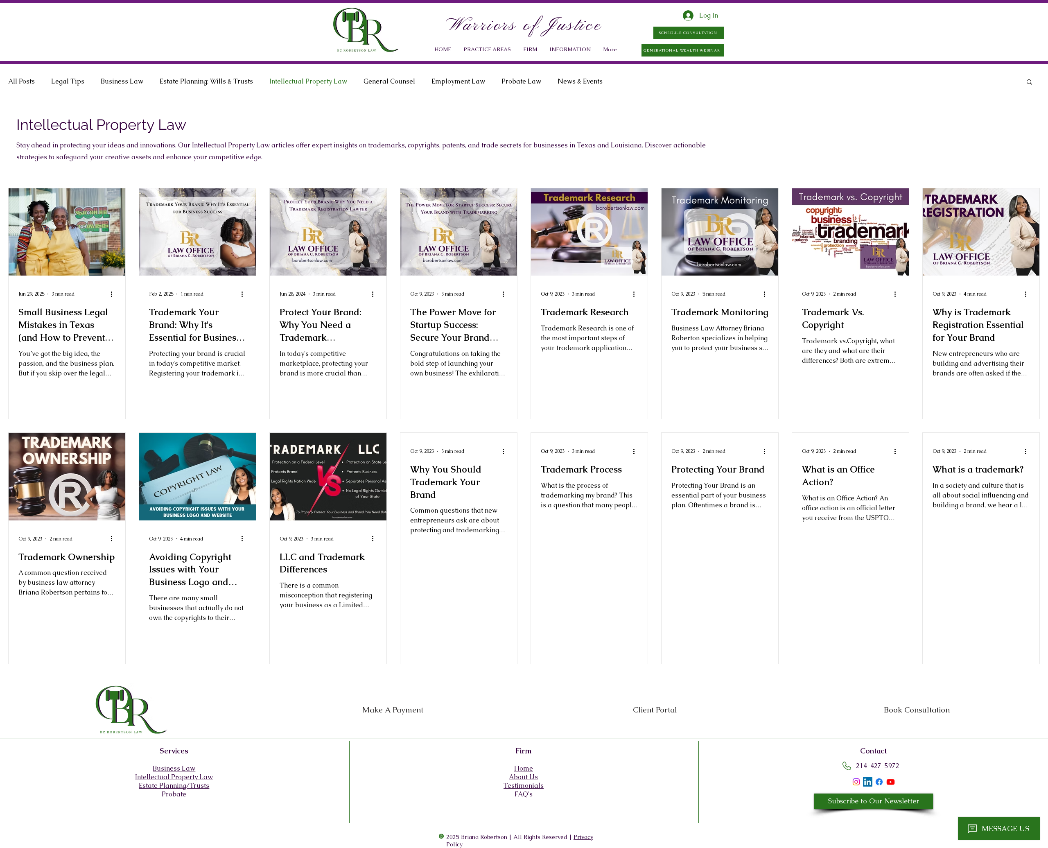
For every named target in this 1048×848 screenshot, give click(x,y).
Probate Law (521, 81)
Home (523, 768)
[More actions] (114, 294)
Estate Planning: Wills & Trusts (206, 81)
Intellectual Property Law (308, 81)
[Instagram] (856, 782)
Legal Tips (67, 81)
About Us (523, 777)
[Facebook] (879, 782)
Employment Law (458, 81)
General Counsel (389, 81)
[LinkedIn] (867, 782)
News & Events (580, 81)
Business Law (122, 81)
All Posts (21, 81)
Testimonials (524, 785)
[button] (530, 49)
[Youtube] (890, 782)
